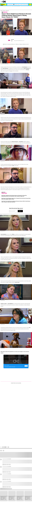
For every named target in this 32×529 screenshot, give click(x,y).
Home (1, 10)
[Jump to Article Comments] (3, 44)
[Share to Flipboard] (19, 44)
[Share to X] (13, 44)
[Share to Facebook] (7, 44)
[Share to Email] (26, 44)
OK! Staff (12, 39)
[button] (2, 2)
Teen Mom (7, 10)
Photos (4, 10)
